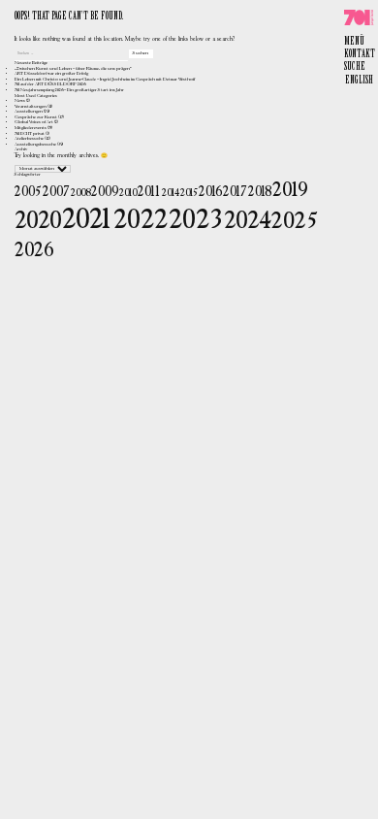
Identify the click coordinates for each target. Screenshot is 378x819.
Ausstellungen (29, 112)
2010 (128, 193)
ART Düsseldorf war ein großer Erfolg (51, 74)
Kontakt (359, 54)
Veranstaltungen (31, 107)
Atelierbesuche (29, 139)
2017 (235, 192)
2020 (38, 221)
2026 (34, 251)
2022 (140, 221)
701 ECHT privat (30, 134)
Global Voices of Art (34, 122)
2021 (87, 220)
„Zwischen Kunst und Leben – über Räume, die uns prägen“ (73, 69)
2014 (170, 193)
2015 (189, 193)
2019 (289, 190)
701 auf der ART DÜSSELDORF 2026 (50, 84)
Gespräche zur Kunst (36, 117)
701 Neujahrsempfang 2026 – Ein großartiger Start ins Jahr (69, 90)
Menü (354, 42)
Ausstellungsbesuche (35, 145)
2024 (247, 221)
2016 (210, 192)
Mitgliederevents (31, 128)
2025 (294, 222)
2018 (259, 192)
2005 (28, 192)
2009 (104, 192)
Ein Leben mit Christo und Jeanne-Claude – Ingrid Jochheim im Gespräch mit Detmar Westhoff (105, 80)
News (20, 101)
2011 (149, 192)
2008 (80, 193)
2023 (196, 221)
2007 (56, 192)
